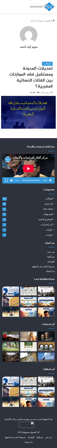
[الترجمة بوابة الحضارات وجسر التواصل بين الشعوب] (28, 301)
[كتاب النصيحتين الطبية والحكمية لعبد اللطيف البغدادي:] (28, 346)
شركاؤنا (51, 257)
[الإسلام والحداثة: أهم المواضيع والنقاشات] (10, 336)
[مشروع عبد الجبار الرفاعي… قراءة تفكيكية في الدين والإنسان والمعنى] (10, 312)
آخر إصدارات (47, 224)
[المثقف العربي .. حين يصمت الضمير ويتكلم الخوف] (46, 312)
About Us (50, 271)
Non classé (48, 209)
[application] (28, 169)
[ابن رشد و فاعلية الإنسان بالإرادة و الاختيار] (28, 357)
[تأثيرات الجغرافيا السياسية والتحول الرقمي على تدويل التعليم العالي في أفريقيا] (10, 291)
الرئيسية (49, 20)
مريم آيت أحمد (28, 47)
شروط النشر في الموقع (43, 266)
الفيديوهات (48, 214)
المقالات (47, 63)
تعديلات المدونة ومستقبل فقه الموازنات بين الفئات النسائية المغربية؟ (31, 77)
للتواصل (51, 261)
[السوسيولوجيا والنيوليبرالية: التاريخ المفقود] (10, 346)
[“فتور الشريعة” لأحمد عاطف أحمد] (46, 357)
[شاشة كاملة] (6, 180)
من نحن (51, 252)
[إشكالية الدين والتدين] (46, 291)
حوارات (49, 230)
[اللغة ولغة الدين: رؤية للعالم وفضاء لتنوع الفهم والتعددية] (28, 291)
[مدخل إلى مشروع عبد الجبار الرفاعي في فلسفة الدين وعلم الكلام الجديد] (10, 301)
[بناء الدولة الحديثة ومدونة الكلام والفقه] (46, 346)
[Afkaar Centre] (42, 6)
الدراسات (48, 204)
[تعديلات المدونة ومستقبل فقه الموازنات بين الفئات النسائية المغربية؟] (28, 112)
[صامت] (11, 180)
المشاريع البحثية (45, 219)
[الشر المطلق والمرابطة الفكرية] (46, 336)
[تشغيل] (50, 180)
